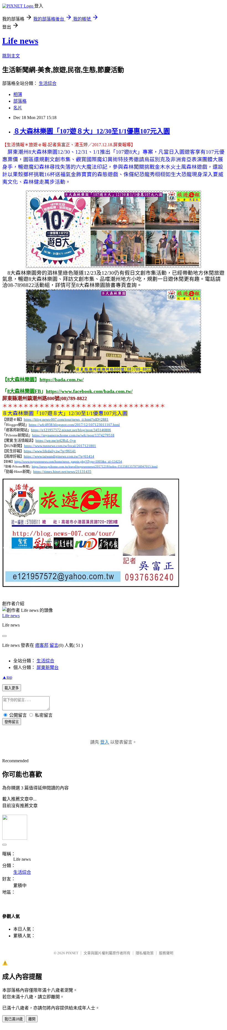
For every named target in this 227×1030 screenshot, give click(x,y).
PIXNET (72, 953)
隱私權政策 (145, 953)
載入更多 (11, 688)
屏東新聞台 (48, 667)
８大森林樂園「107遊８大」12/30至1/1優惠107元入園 (91, 131)
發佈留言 (11, 722)
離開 (31, 1019)
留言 (54, 645)
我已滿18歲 (13, 1019)
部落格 (20, 101)
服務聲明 (166, 953)
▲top (7, 677)
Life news (20, 41)
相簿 (17, 94)
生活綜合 (47, 83)
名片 (17, 107)
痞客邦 (41, 645)
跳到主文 (11, 56)
